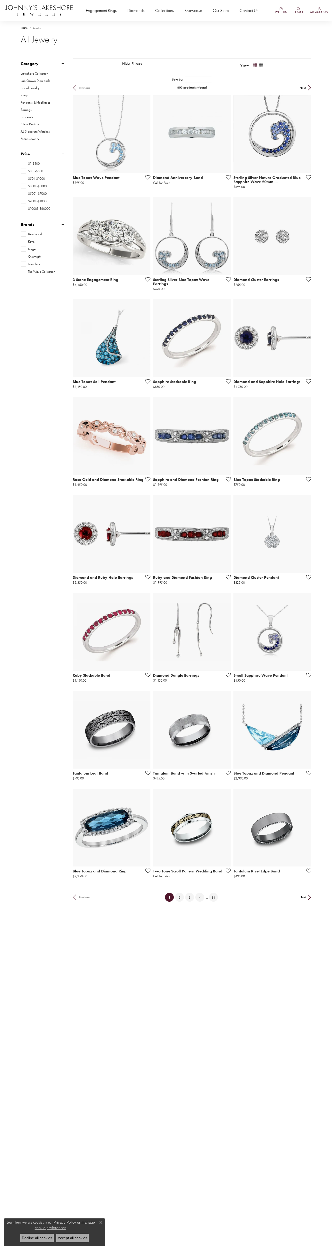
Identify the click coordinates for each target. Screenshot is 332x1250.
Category (29, 64)
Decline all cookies (37, 1238)
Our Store (221, 10)
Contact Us (248, 10)
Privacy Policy (64, 1222)
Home (24, 28)
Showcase (193, 10)
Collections (164, 10)
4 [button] (200, 897)
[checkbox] (30, 163)
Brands (27, 224)
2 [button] (179, 897)
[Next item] (145, 436)
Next (303, 88)
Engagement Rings (101, 10)
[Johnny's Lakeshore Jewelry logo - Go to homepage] (39, 10)
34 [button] (213, 897)
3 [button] (190, 897)
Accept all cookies (72, 1238)
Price (25, 154)
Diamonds (135, 10)
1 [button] (171, 897)
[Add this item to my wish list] (146, 177)
